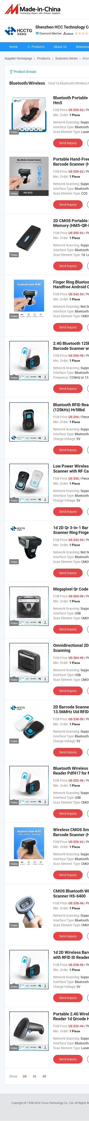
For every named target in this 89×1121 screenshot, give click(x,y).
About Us (60, 46)
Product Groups (24, 71)
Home (13, 46)
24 (24, 1076)
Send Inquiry (68, 143)
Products (37, 46)
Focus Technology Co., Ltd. (58, 1103)
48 (44, 1076)
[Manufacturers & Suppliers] (33, 9)
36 (34, 1076)
